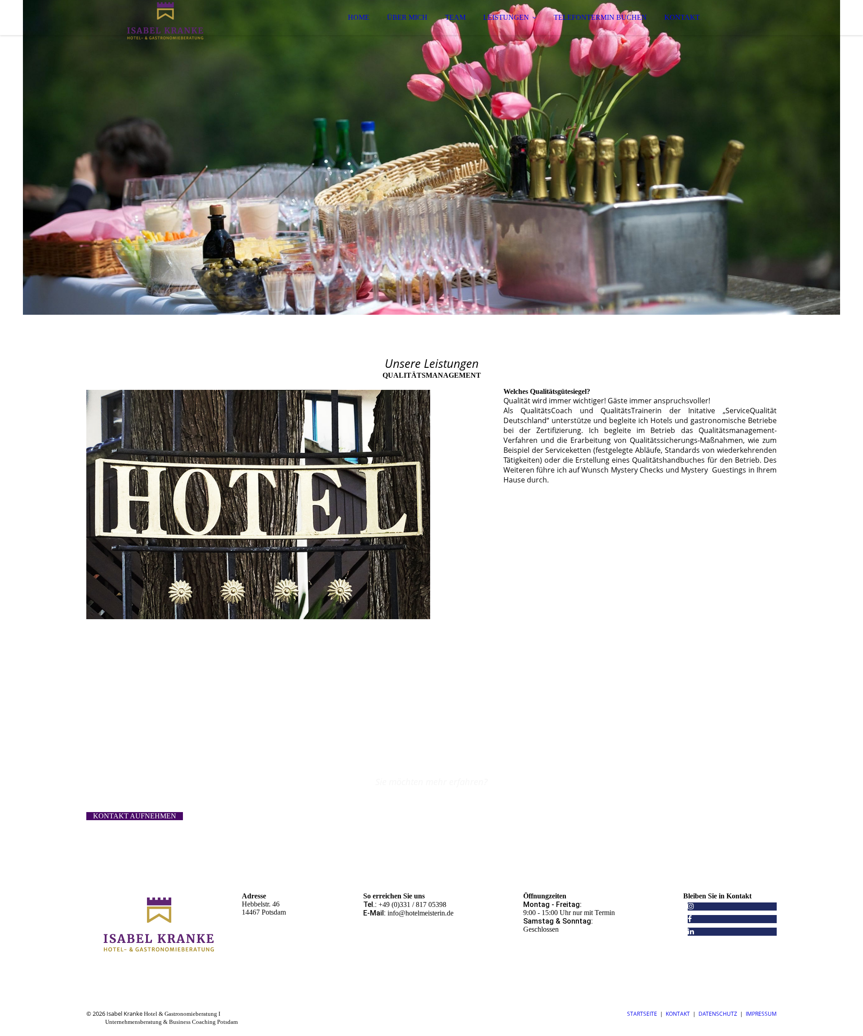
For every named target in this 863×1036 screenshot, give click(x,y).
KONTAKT (682, 17)
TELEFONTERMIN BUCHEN (600, 17)
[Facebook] (690, 919)
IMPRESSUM (761, 1014)
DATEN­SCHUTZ (717, 1014)
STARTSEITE (642, 1014)
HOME (358, 17)
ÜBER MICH (407, 17)
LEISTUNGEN (506, 17)
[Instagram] (691, 906)
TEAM (455, 17)
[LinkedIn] (691, 931)
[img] (165, 31)
